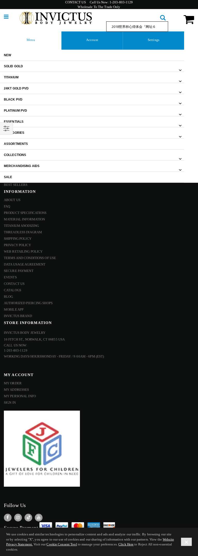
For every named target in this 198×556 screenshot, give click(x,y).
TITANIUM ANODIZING (21, 226)
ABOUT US (12, 200)
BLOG (8, 296)
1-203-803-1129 (121, 2)
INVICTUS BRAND (18, 316)
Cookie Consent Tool (61, 544)
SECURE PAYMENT (19, 271)
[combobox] (137, 26)
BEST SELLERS (15, 185)
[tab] (30, 40)
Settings (153, 40)
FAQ (7, 206)
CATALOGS (12, 290)
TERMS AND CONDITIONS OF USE (30, 258)
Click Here (126, 544)
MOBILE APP (13, 309)
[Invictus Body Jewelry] (56, 18)
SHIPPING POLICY (17, 238)
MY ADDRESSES (16, 390)
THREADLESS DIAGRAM (23, 232)
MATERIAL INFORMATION (24, 219)
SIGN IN (10, 402)
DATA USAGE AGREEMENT (24, 264)
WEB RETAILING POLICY (23, 251)
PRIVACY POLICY (17, 245)
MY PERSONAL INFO (20, 396)
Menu (31, 40)
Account (92, 40)
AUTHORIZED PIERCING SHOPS (28, 303)
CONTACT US (75, 2)
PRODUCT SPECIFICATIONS (25, 213)
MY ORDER (13, 383)
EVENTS (10, 277)
